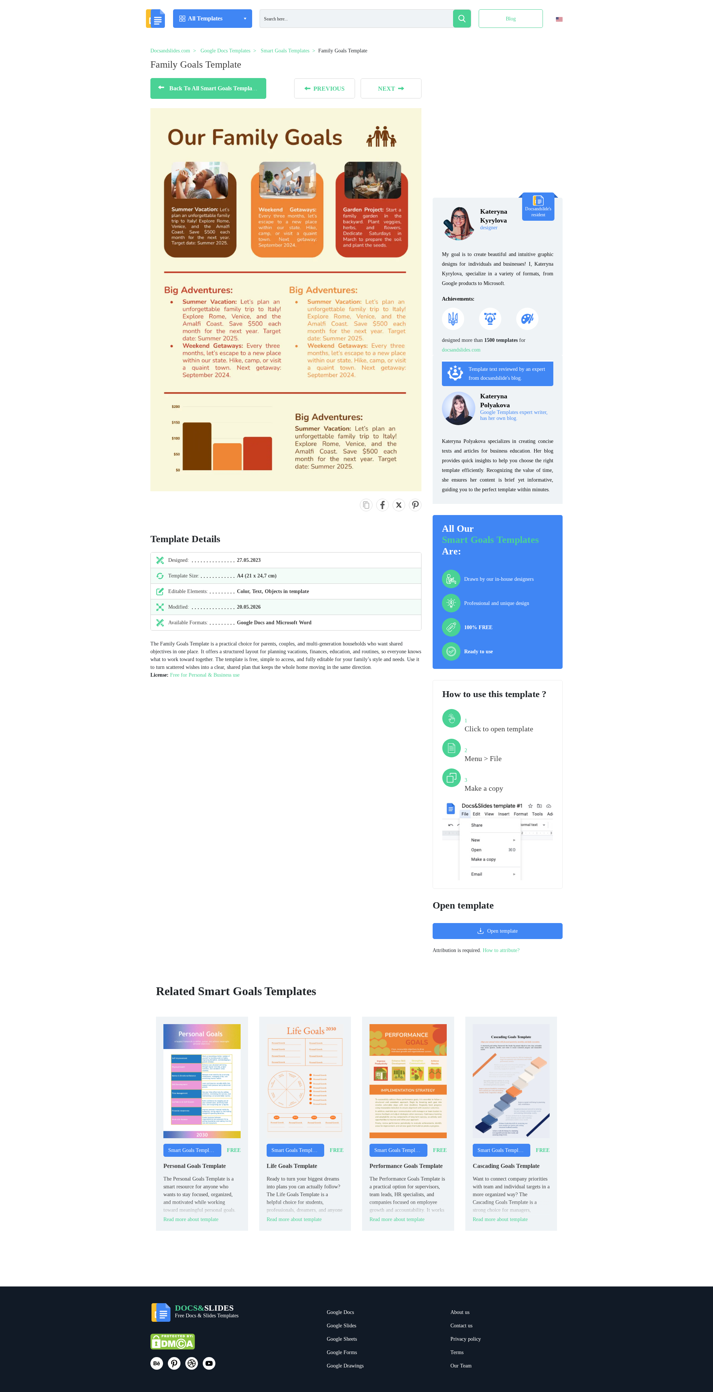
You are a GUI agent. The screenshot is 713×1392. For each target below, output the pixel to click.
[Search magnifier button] (462, 18)
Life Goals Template (292, 1166)
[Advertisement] (498, 130)
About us (459, 1312)
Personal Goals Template (194, 1166)
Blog (511, 19)
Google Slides (341, 1325)
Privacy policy (465, 1339)
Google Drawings (345, 1366)
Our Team (461, 1366)
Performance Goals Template (406, 1166)
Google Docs (340, 1312)
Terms (456, 1352)
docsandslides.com (461, 350)
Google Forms (342, 1352)
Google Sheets (342, 1339)
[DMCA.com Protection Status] (172, 1345)
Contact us (461, 1325)
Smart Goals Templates (490, 539)
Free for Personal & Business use (205, 675)
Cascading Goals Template (506, 1166)
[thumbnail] (202, 1081)
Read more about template (190, 1219)
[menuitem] (552, 34)
